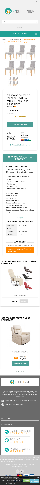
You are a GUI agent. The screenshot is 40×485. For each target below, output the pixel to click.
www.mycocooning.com (13, 464)
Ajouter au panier (20, 125)
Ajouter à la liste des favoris (21, 145)
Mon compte (7, 418)
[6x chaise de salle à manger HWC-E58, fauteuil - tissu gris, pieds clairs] (13, 81)
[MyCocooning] (20, 11)
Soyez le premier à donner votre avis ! (20, 250)
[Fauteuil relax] (20, 278)
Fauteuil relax (20, 295)
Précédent (9, 79)
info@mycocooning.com (16, 404)
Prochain (35, 82)
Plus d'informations (35, 480)
